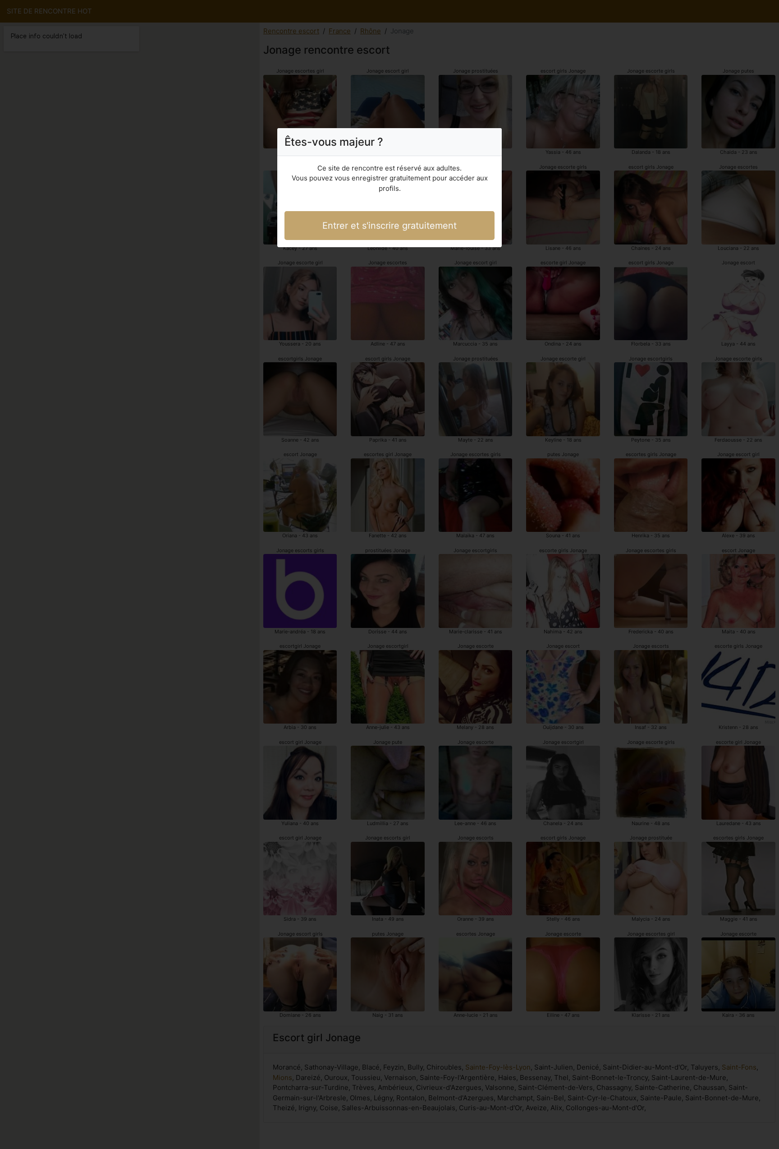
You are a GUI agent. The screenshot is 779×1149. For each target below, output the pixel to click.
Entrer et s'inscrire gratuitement (389, 225)
